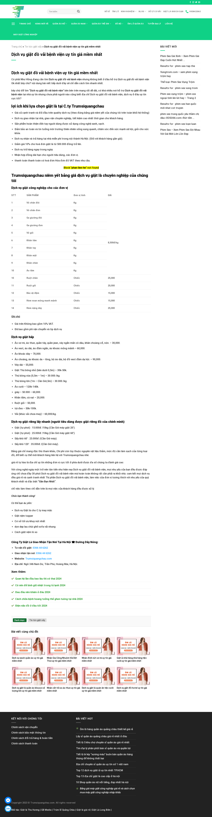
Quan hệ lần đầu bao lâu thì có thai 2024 (38, 578)
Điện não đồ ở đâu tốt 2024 (31, 605)
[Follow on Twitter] (196, 2)
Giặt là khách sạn (173, 11)
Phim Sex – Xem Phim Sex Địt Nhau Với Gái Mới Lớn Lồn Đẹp (180, 131)
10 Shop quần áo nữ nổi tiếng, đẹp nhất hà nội (102, 782)
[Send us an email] (199, 2)
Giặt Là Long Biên (101, 810)
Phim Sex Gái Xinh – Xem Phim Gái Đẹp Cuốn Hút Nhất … (179, 58)
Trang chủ (25, 24)
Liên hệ (169, 24)
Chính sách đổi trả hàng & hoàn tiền (32, 738)
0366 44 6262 (40, 547)
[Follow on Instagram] (193, 2)
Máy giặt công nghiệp (25, 34)
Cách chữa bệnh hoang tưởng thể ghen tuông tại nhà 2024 (49, 599)
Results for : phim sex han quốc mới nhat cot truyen (178, 105)
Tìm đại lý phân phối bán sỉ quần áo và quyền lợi (103, 748)
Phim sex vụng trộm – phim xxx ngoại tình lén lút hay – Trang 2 (178, 96)
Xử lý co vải (154, 11)
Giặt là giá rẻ (83, 810)
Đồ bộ (118, 24)
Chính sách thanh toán (24, 743)
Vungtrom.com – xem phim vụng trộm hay (179, 74)
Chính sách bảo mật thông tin (28, 732)
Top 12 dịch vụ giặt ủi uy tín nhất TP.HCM (99, 770)
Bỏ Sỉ (107, 11)
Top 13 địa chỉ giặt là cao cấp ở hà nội (98, 776)
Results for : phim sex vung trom (179, 88)
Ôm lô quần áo (135, 24)
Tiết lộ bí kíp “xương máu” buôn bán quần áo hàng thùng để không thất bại (104, 756)
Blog (141, 11)
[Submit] (78, 11)
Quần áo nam (78, 24)
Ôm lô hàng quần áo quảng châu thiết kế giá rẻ (106, 729)
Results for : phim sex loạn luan (178, 123)
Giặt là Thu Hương (29, 810)
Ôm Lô (115, 11)
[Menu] (13, 23)
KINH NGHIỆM (127, 11)
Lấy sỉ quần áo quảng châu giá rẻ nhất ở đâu (101, 736)
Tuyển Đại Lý (154, 24)
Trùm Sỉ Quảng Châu (64, 810)
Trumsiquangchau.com (38, 558)
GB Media (46, 810)
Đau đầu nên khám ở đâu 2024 (32, 592)
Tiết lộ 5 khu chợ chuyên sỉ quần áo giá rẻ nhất (102, 742)
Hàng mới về (42, 24)
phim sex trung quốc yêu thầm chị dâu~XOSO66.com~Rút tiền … (179, 116)
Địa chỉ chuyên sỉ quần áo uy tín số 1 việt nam (102, 764)
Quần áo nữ (58, 24)
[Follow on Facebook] (190, 2)
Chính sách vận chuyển (24, 727)
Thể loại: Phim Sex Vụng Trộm (177, 82)
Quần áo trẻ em (100, 24)
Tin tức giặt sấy (33, 46)
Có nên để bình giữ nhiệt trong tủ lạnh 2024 (40, 585)
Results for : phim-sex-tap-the (177, 66)
